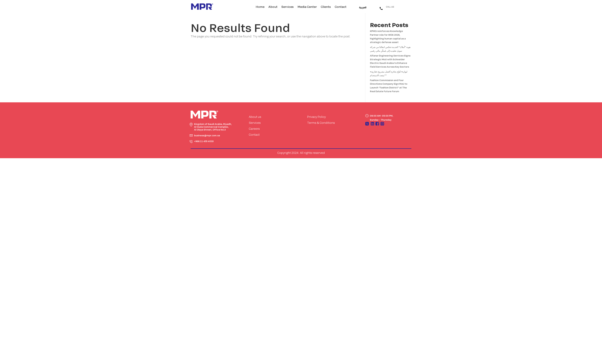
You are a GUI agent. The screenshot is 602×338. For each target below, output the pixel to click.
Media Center (307, 7)
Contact (340, 7)
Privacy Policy (316, 116)
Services (287, 7)
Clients (326, 7)
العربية (362, 7)
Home (260, 7)
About (272, 7)
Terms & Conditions (321, 122)
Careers (254, 128)
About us (255, 116)
